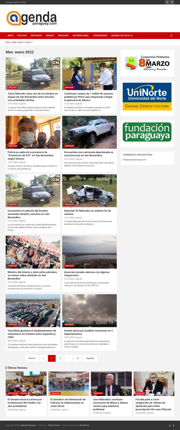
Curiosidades (100, 35)
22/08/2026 (55, 410)
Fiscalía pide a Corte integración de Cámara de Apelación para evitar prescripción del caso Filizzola (153, 404)
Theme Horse (54, 425)
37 (78, 358)
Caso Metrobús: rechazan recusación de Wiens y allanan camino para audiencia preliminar (110, 404)
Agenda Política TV (122, 35)
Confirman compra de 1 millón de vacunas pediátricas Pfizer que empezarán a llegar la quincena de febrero (88, 97)
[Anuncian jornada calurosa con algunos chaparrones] (89, 252)
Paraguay (63, 35)
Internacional (81, 35)
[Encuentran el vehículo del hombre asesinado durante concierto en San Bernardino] (33, 190)
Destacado (13, 393)
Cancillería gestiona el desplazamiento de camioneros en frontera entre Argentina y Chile (32, 334)
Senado (50, 35)
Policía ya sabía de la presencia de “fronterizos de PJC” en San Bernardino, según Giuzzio (31, 155)
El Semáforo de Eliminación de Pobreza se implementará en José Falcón (68, 402)
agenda (22, 104)
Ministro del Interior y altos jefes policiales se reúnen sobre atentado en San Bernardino (32, 275)
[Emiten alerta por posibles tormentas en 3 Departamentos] (89, 310)
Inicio (11, 35)
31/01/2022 (13, 104)
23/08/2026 (13, 410)
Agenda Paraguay (28, 425)
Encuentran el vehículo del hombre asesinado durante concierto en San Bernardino (28, 214)
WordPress (84, 425)
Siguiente (90, 358)
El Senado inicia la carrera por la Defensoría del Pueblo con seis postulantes (25, 402)
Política (22, 35)
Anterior (31, 358)
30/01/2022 (13, 341)
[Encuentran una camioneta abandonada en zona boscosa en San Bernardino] (89, 132)
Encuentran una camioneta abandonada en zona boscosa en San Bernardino (88, 154)
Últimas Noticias (17, 367)
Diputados (36, 35)
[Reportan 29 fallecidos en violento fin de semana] (89, 190)
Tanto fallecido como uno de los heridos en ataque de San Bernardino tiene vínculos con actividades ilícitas (33, 97)
